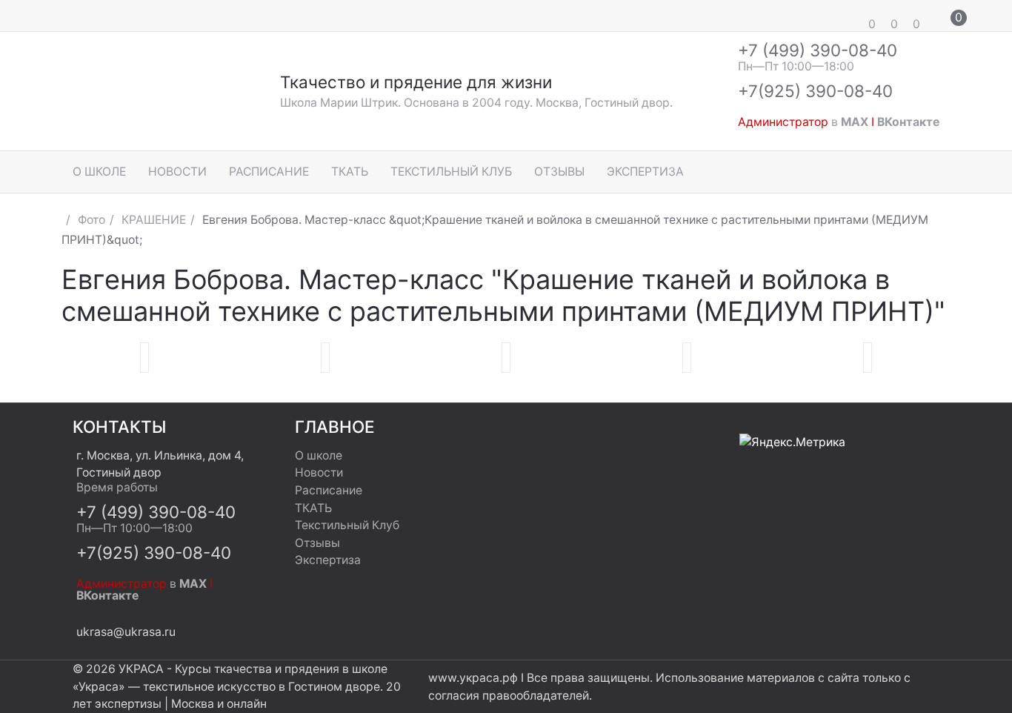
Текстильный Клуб (451, 172)
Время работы (117, 487)
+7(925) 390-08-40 (815, 91)
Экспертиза (645, 172)
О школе (99, 172)
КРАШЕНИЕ (153, 220)
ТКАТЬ (349, 172)
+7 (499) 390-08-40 (817, 50)
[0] (850, 15)
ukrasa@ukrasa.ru (126, 632)
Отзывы (559, 172)
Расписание (269, 172)
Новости (177, 172)
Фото (91, 220)
